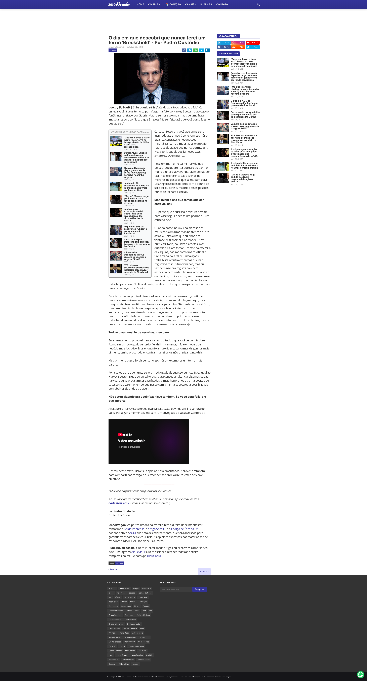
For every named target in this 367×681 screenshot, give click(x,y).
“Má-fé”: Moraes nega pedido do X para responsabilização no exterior (136, 199)
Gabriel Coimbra (115, 651)
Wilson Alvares (132, 611)
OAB (142, 628)
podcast (132, 593)
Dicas (111, 593)
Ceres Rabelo (130, 619)
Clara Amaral (129, 642)
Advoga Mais (137, 633)
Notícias (112, 588)
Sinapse (112, 664)
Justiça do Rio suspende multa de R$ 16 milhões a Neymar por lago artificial (136, 186)
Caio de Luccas (115, 619)
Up (150, 611)
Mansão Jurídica (130, 628)
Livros (132, 602)
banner (135, 664)
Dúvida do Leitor (133, 624)
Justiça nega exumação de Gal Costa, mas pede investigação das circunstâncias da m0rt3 (133, 215)
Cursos (146, 606)
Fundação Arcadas (136, 646)
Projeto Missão (128, 659)
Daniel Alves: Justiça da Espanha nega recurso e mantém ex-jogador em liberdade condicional (136, 157)
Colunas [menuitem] (154, 4)
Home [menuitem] (140, 4)
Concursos (146, 588)
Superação (113, 606)
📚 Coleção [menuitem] (173, 4)
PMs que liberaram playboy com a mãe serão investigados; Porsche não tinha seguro (135, 172)
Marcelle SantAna (116, 611)
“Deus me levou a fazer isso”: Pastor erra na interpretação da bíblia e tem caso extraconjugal (137, 142)
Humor (124, 602)
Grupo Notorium (115, 615)
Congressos (126, 606)
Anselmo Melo (130, 637)
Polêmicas (121, 593)
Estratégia (143, 602)
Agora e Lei (113, 602)
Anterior (113, 569)
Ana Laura (129, 615)
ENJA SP (112, 646)
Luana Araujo (122, 655)
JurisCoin (142, 651)
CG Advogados (115, 642)
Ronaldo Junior (143, 659)
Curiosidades (124, 588)
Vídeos (117, 597)
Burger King (144, 637)
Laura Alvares (114, 628)
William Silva (124, 664)
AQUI (132, 533)
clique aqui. (154, 556)
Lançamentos (129, 597)
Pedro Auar (142, 597)
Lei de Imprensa (134, 529)
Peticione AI (113, 659)
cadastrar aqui (119, 503)
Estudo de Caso (145, 593)
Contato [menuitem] (222, 4)
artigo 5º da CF (157, 529)
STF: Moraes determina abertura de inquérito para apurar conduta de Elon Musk (136, 268)
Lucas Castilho (137, 655)
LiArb (111, 655)
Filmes (136, 606)
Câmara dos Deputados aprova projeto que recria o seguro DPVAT (135, 255)
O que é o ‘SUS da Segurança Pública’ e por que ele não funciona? (135, 230)
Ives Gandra (130, 651)
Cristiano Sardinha (116, 624)
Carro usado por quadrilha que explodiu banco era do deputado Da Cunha (137, 242)
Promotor (112, 633)
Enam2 (122, 646)
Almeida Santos (115, 637)
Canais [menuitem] (189, 4)
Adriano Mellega (143, 615)
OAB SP (149, 655)
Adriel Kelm (124, 633)
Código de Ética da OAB (185, 529)
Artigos (113, 50)
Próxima (203, 571)
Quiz (144, 611)
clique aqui (138, 552)
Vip (110, 597)
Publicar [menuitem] (206, 4)
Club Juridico (143, 642)
